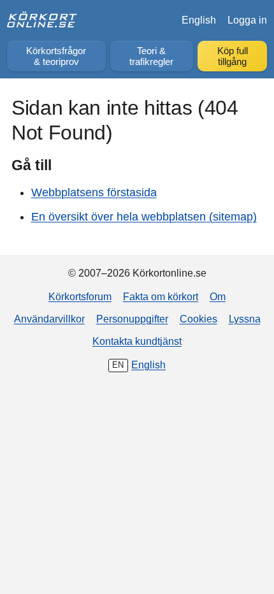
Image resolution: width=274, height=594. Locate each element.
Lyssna (245, 318)
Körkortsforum (80, 296)
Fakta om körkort (160, 296)
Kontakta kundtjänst (137, 341)
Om (218, 296)
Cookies (198, 318)
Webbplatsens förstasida (94, 192)
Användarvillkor (49, 318)
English (199, 19)
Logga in (247, 19)
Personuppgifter (132, 318)
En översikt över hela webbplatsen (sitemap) (144, 216)
